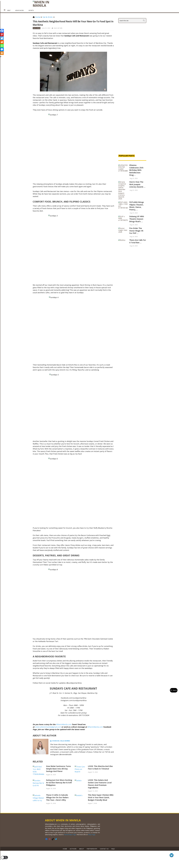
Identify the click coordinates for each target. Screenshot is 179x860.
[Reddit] (2, 42)
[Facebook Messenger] (2, 49)
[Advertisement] (132, 121)
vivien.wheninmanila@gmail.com (48, 727)
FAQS (112, 849)
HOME (65, 849)
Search (174, 690)
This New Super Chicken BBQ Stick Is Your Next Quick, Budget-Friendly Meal (100, 797)
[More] (2, 53)
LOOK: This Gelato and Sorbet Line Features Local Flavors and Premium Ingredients (100, 784)
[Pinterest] (2, 34)
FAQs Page (91, 834)
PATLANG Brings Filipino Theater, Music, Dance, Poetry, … (136, 206)
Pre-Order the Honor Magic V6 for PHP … (136, 230)
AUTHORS (73, 849)
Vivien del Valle (58, 28)
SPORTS (31, 10)
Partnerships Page (70, 834)
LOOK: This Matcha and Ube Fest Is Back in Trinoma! (100, 767)
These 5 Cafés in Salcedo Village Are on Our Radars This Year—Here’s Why (57, 797)
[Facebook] (2, 31)
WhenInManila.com (63, 724)
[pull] (4, 10)
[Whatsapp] (2, 46)
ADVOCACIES (19, 10)
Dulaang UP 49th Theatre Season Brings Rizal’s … (136, 219)
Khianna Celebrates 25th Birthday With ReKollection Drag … (136, 170)
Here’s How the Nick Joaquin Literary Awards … (137, 184)
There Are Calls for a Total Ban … (137, 241)
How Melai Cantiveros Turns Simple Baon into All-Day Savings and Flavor (58, 768)
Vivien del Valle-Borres (61, 741)
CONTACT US (104, 849)
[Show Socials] (171, 855)
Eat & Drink (36, 28)
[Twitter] (2, 38)
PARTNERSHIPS (92, 849)
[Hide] (0, 56)
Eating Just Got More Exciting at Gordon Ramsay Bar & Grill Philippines (59, 782)
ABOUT (81, 849)
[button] (4, 857)
